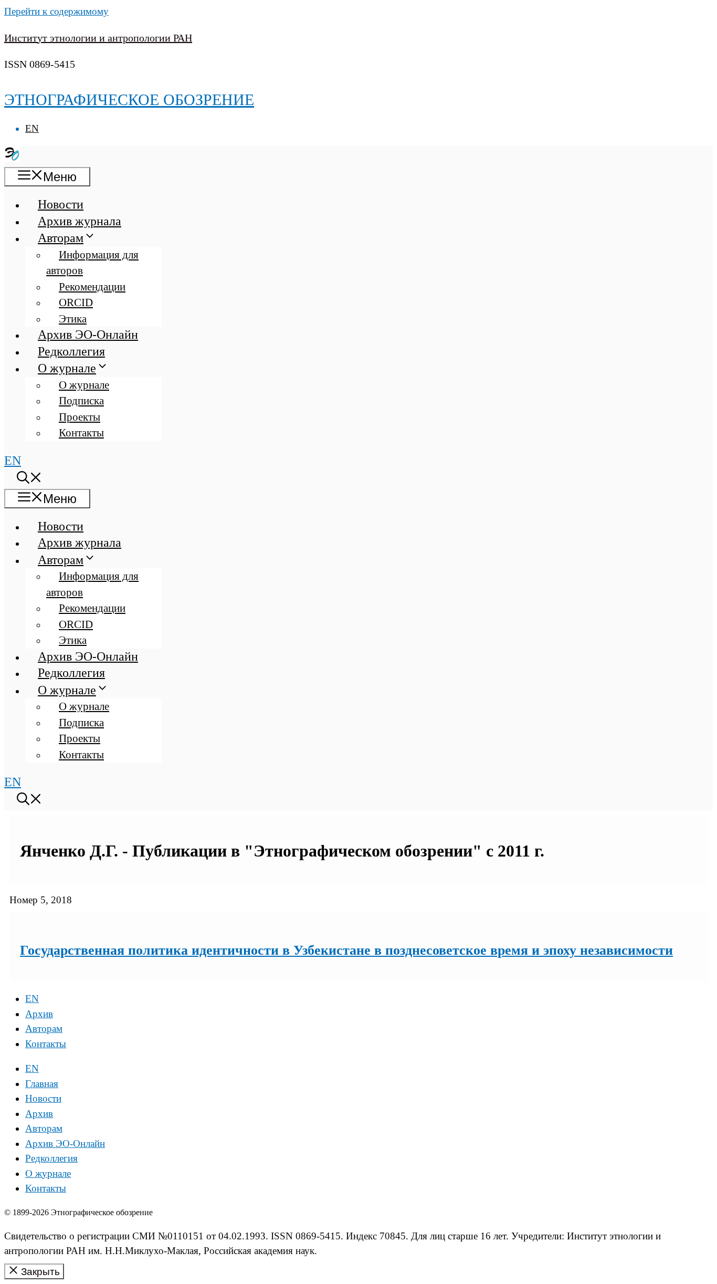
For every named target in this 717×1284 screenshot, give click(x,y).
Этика (73, 318)
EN (32, 128)
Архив (39, 1013)
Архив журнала (79, 221)
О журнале (67, 368)
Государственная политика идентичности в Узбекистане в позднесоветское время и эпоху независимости (346, 950)
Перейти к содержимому (56, 11)
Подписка (81, 400)
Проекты (79, 417)
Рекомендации (92, 286)
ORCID (76, 302)
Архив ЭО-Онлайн (88, 334)
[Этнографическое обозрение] (12, 157)
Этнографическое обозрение (129, 99)
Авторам (60, 238)
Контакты (81, 432)
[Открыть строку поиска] (29, 479)
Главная (41, 1083)
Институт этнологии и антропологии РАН (98, 38)
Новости (60, 204)
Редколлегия (71, 351)
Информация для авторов (92, 262)
